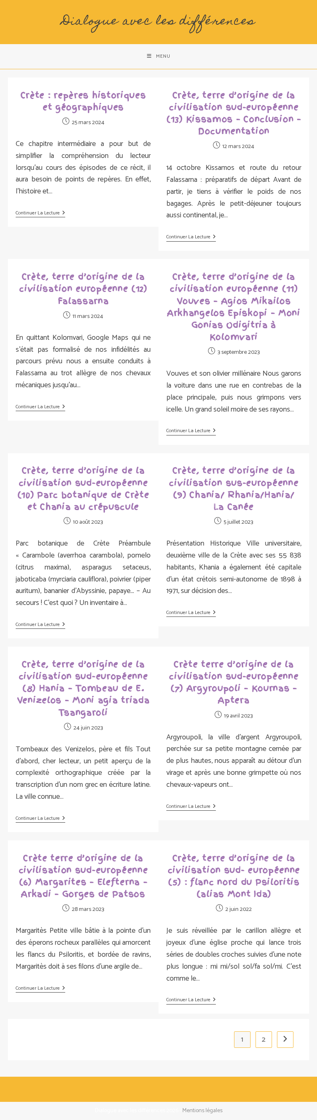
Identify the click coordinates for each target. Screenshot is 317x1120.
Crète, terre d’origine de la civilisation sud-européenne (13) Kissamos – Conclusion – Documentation (233, 113)
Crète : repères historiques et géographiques (83, 101)
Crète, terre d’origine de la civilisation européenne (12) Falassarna (83, 289)
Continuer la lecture (40, 213)
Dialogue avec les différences (158, 21)
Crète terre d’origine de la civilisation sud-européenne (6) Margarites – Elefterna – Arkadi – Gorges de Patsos (83, 876)
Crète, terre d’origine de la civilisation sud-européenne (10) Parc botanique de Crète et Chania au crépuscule (83, 488)
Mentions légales (202, 1110)
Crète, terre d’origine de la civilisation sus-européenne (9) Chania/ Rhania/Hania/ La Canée (233, 488)
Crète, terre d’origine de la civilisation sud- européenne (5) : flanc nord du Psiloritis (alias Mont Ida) (234, 876)
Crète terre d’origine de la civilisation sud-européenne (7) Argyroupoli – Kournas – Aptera (233, 682)
